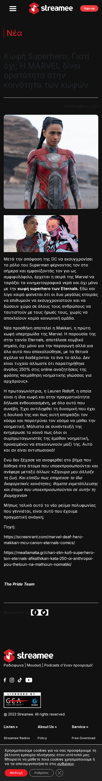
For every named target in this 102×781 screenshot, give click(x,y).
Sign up (89, 8)
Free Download (83, 738)
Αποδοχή (16, 773)
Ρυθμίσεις (41, 773)
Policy (42, 738)
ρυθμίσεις (65, 764)
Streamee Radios (17, 738)
